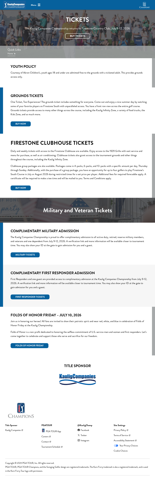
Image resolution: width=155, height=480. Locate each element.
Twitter (84, 435)
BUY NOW (20, 123)
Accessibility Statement (124, 440)
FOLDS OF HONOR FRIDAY (29, 345)
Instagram (85, 440)
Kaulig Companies (13, 430)
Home (10, 53)
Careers (44, 436)
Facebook (85, 430)
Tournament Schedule (50, 446)
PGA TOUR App (53, 431)
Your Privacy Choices (129, 445)
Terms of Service (121, 435)
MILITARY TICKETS (25, 254)
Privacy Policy (120, 430)
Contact (45, 441)
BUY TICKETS (77, 36)
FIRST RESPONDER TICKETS (30, 297)
